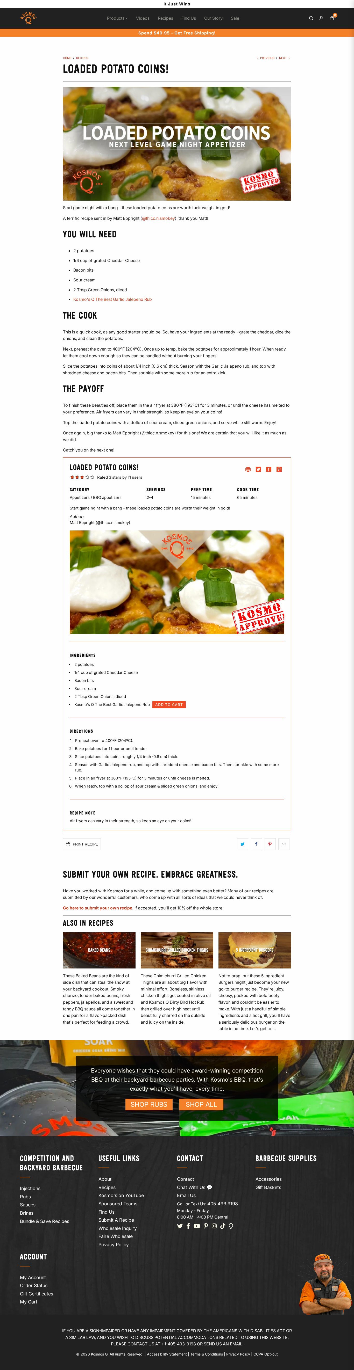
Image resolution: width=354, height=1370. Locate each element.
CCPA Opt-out (265, 1354)
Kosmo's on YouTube (121, 1195)
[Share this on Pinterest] (270, 844)
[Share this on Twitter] (242, 844)
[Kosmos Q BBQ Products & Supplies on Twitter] (180, 1226)
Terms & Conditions (206, 1354)
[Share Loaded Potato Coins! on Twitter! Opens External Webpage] (258, 470)
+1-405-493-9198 (178, 1343)
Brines (26, 1213)
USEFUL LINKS (119, 1159)
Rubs (25, 1196)
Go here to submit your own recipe (97, 907)
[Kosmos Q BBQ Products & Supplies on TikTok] (222, 1226)
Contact (185, 1179)
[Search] (311, 18)
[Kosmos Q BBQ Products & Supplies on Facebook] (188, 1226)
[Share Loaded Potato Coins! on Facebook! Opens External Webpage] (268, 470)
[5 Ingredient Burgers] (254, 950)
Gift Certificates (36, 1293)
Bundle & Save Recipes (44, 1221)
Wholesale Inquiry (117, 1228)
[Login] (322, 18)
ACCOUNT (33, 1257)
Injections (30, 1188)
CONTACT (190, 1159)
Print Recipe (85, 844)
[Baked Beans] (99, 950)
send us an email (223, 1343)
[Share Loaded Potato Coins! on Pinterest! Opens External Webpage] (279, 470)
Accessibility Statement (167, 1354)
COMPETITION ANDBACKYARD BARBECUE (51, 1163)
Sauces (28, 1204)
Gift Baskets (268, 1187)
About (104, 1179)
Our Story (213, 18)
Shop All (201, 1104)
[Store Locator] (231, 1226)
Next (283, 58)
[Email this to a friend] (283, 844)
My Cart (28, 1302)
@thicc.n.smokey (158, 218)
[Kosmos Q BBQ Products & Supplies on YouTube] (197, 1226)
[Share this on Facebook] (256, 844)
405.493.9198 (222, 1203)
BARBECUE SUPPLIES (286, 1159)
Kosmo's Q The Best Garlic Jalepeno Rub (112, 299)
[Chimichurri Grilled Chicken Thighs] (177, 950)
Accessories (269, 1179)
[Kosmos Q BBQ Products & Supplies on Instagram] (214, 1226)
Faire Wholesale (115, 1236)
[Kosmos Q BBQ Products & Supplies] (28, 18)
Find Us (188, 18)
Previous (266, 58)
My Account (33, 1277)
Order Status (33, 1285)
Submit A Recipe (116, 1220)
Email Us (186, 1195)
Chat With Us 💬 (194, 1187)
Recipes (165, 18)
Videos (143, 18)
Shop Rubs (149, 1104)
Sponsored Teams (117, 1203)
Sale (235, 18)
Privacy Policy (113, 1244)
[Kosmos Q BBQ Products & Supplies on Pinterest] (206, 1226)
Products (116, 18)
